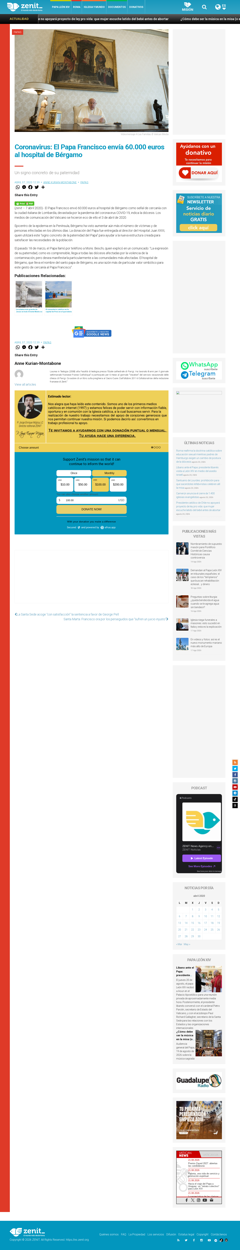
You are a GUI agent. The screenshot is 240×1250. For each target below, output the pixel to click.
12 (218, 916)
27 (179, 936)
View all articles (25, 384)
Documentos (117, 7)
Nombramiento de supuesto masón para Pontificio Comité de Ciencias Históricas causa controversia (206, 550)
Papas (17, 32)
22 (192, 929)
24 (205, 929)
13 (179, 923)
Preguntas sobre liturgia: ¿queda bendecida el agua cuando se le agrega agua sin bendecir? (205, 602)
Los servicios (156, 1234)
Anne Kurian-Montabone (60, 182)
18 (212, 923)
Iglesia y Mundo (94, 7)
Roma (76, 7)
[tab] (188, 1154)
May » (187, 944)
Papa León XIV (61, 7)
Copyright (202, 1234)
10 (205, 916)
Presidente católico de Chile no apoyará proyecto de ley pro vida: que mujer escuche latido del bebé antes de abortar (198, 506)
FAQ (123, 1234)
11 (212, 916)
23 (199, 929)
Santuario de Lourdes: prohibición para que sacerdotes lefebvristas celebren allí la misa (198, 484)
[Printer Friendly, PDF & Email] (24, 203)
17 (205, 923)
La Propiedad (137, 1234)
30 (199, 936)
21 (186, 929)
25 (212, 929)
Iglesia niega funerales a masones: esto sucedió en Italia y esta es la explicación (206, 623)
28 (186, 936)
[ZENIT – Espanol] (28, 7)
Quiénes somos (109, 1234)
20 (179, 929)
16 (199, 923)
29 (192, 936)
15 (192, 923)
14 (186, 923)
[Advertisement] (92, 580)
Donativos (136, 7)
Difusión (171, 1234)
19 (218, 923)
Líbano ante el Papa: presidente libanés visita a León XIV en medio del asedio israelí (197, 471)
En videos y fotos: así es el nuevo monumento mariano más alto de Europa (206, 643)
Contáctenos (219, 1234)
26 (218, 929)
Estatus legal (186, 1234)
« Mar (179, 944)
